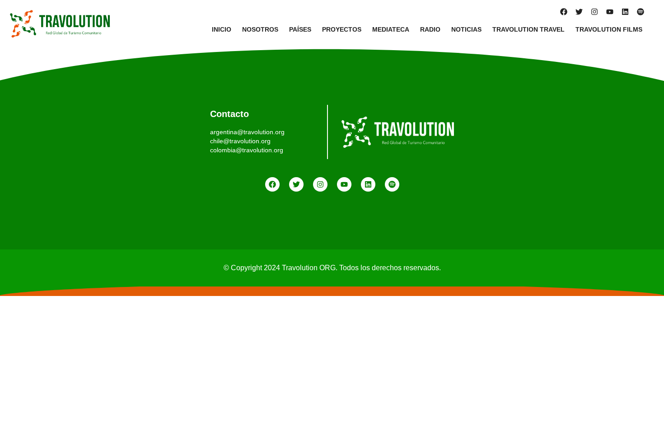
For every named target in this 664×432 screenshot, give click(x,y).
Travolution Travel (528, 29)
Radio (430, 29)
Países (300, 29)
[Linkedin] (625, 12)
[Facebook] (563, 12)
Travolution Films (608, 29)
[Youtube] (610, 12)
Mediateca (390, 29)
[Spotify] (640, 12)
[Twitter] (579, 12)
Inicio (221, 29)
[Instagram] (594, 12)
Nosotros (260, 29)
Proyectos (341, 29)
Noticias (466, 29)
